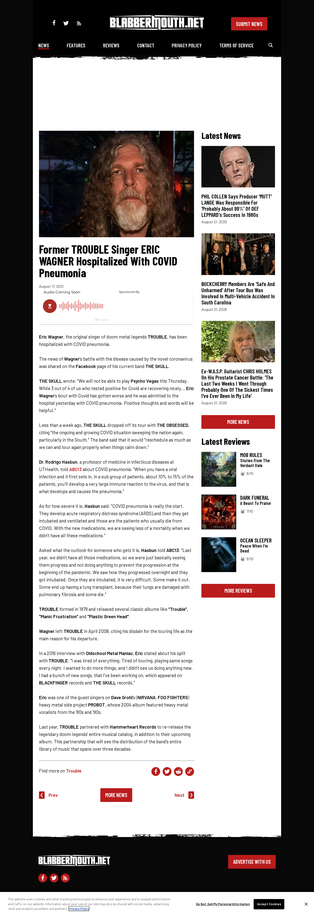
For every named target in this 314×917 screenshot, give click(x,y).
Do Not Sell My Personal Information (223, 904)
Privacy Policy (187, 45)
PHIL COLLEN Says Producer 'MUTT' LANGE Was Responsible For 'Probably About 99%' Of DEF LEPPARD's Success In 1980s (236, 205)
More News (116, 795)
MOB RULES (251, 454)
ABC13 (75, 469)
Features (76, 45)
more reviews (238, 590)
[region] (157, 904)
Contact (145, 45)
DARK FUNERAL (254, 497)
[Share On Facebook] (155, 771)
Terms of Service (236, 45)
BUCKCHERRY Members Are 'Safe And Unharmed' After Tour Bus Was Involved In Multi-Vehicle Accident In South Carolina (238, 293)
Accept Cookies (269, 904)
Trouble (73, 770)
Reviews (111, 45)
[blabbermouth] (157, 28)
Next (179, 795)
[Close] (306, 904)
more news (238, 422)
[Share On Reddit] (178, 771)
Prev (53, 795)
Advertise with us (252, 861)
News (43, 45)
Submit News (249, 24)
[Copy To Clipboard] (189, 771)
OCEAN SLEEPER (256, 540)
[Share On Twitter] (167, 771)
